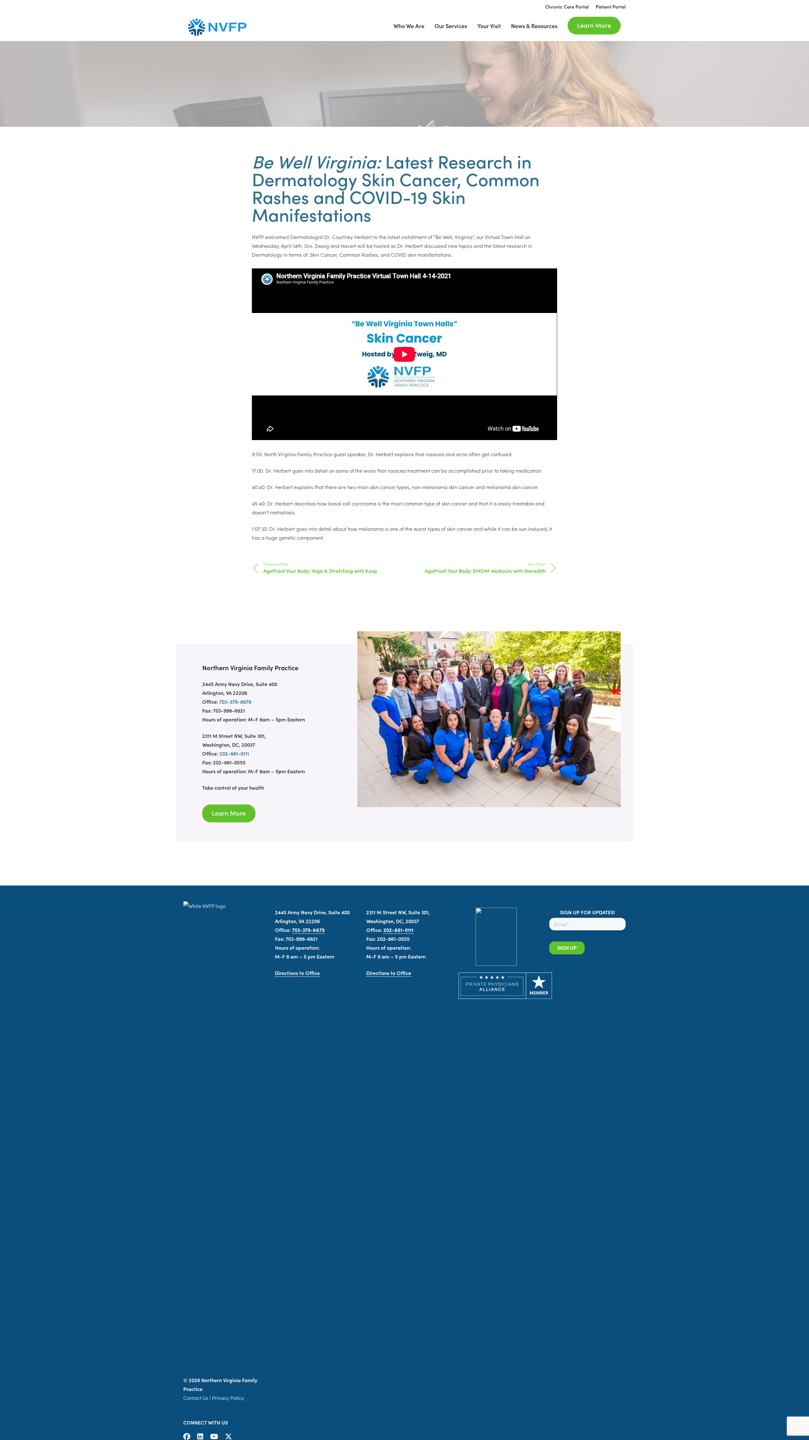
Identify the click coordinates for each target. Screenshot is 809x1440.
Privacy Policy (228, 1397)
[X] (228, 1436)
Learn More (229, 812)
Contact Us (195, 1397)
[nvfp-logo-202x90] (215, 27)
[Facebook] (186, 1436)
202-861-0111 (234, 753)
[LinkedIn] (200, 1436)
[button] (562, 25)
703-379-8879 (235, 701)
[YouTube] (214, 1436)
